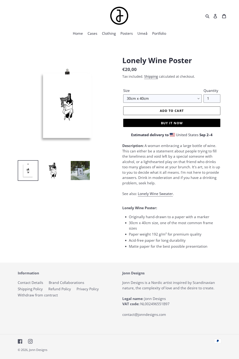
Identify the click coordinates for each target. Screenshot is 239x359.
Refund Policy (59, 289)
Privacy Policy (88, 289)
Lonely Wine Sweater (155, 193)
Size (126, 90)
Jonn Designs (38, 350)
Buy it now (172, 123)
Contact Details (30, 282)
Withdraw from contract (38, 295)
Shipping (151, 76)
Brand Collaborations (66, 282)
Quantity (211, 90)
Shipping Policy (30, 289)
